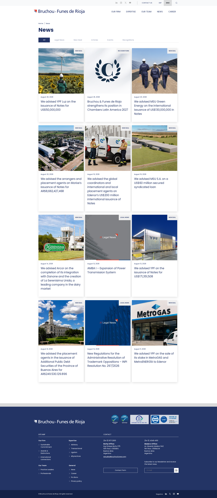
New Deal (78, 40)
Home (40, 23)
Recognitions (128, 40)
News (160, 11)
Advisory (74, 444)
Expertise (131, 11)
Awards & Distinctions (45, 452)
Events (110, 40)
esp (160, 3)
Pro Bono (74, 477)
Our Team (146, 11)
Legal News (59, 40)
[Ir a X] (126, 3)
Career (172, 11)
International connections (46, 458)
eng (168, 3)
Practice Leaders (47, 469)
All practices (76, 456)
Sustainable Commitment (46, 445)
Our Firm (115, 11)
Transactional (76, 448)
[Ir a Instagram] (121, 3)
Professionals (46, 473)
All (44, 40)
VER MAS (108, 392)
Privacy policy (76, 481)
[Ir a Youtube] (130, 3)
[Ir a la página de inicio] (59, 422)
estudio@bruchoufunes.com (114, 457)
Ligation (74, 452)
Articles (94, 40)
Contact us (147, 3)
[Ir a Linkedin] (116, 3)
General (72, 465)
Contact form (120, 470)
